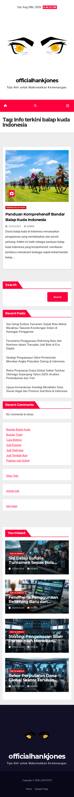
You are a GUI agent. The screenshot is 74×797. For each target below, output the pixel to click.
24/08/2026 (18, 647)
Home (29, 789)
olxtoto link (12, 491)
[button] (35, 105)
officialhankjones (37, 80)
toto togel (11, 506)
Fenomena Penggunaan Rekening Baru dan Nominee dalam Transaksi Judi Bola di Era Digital (34, 344)
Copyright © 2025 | (32, 780)
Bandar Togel (14, 434)
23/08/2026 (18, 686)
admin (30, 226)
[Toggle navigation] (67, 105)
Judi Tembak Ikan (17, 455)
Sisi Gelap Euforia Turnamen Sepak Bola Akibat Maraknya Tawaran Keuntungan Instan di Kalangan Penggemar (36, 328)
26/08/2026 (18, 608)
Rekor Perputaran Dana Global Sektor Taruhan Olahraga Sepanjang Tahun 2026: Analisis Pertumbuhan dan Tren (35, 374)
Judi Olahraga (14, 450)
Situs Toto (12, 475)
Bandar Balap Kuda (15, 207)
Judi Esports (13, 445)
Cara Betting (14, 439)
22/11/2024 (15, 226)
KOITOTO (47, 780)
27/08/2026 (18, 569)
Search (11, 285)
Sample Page (41, 789)
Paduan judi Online (18, 460)
